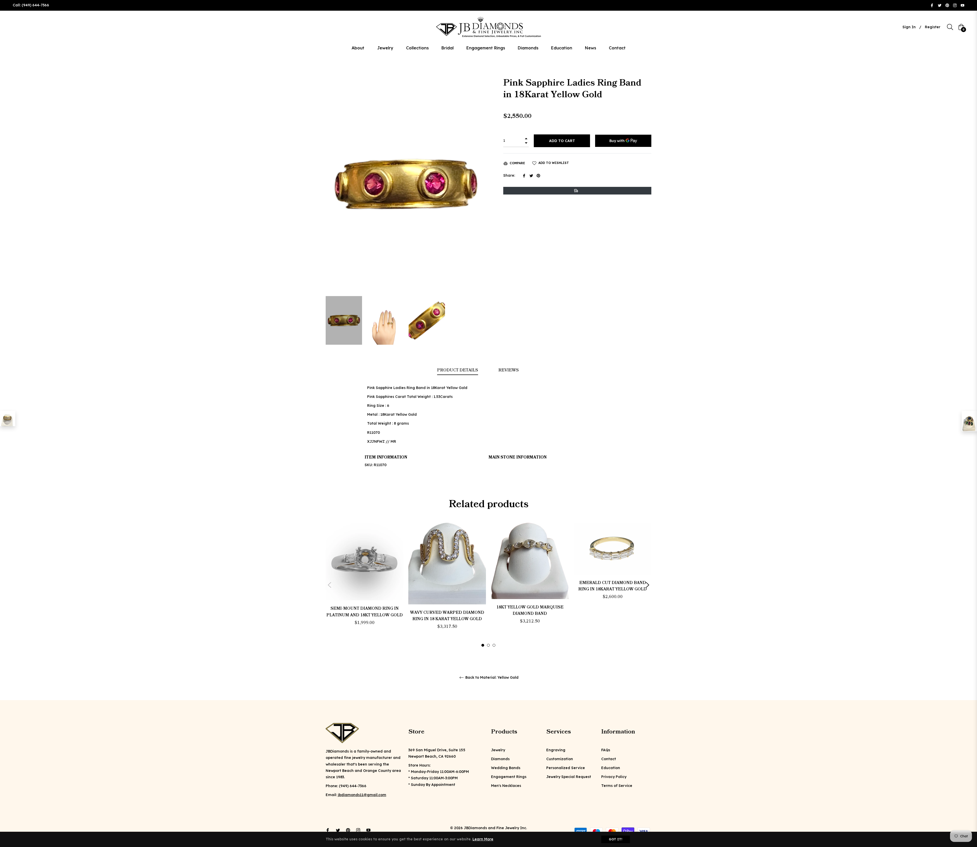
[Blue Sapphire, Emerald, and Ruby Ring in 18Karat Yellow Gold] (969, 421)
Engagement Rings (508, 776)
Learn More (482, 839)
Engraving (555, 750)
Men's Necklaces (506, 785)
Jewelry (498, 750)
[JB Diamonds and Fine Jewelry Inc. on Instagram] (955, 5)
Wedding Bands (505, 768)
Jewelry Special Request (568, 776)
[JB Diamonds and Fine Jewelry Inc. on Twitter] (939, 5)
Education (610, 768)
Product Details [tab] (457, 370)
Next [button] (647, 585)
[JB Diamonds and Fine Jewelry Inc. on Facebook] (932, 5)
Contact (608, 759)
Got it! (615, 839)
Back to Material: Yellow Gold (491, 677)
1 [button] (482, 645)
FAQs (605, 750)
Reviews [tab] (509, 370)
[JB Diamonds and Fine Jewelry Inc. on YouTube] (962, 5)
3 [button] (494, 645)
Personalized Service (565, 768)
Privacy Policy (613, 776)
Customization (559, 759)
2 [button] (488, 645)
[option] (364, 583)
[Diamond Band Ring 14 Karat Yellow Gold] (7, 418)
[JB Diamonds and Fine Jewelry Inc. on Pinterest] (947, 5)
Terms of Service (616, 785)
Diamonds (500, 759)
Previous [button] (329, 585)
